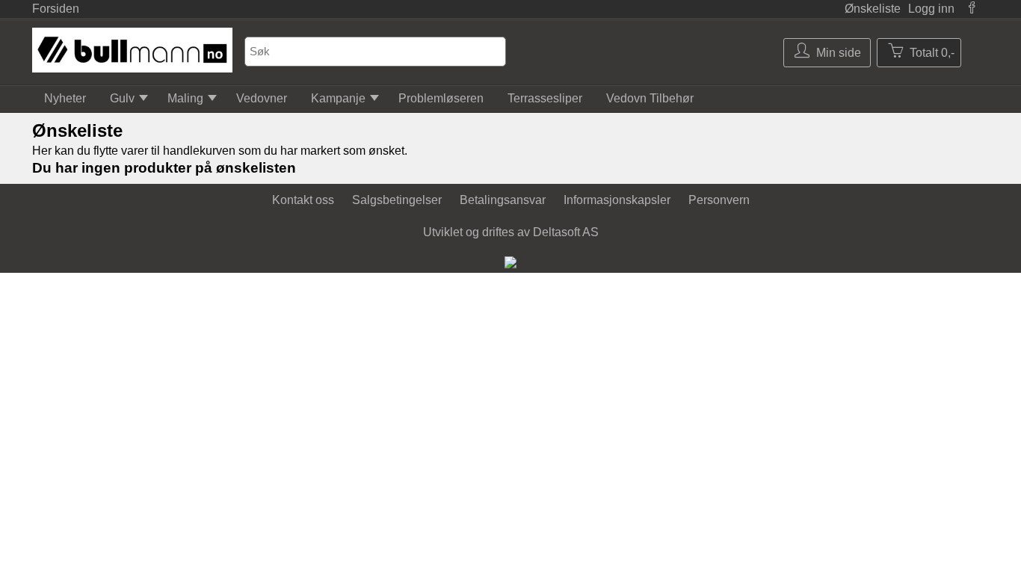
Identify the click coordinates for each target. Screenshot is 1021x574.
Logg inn (931, 8)
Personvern (719, 200)
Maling (185, 98)
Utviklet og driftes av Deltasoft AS (511, 232)
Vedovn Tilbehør (650, 98)
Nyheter (65, 98)
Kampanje (338, 98)
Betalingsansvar (503, 200)
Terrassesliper (545, 98)
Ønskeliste (873, 8)
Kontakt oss (303, 200)
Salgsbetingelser (397, 200)
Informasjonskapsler (617, 200)
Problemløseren (441, 98)
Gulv (122, 98)
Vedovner (261, 98)
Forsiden (55, 8)
